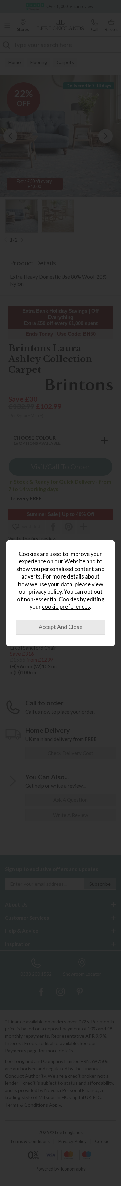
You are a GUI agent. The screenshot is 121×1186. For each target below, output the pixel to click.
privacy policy (45, 591)
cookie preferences (66, 606)
